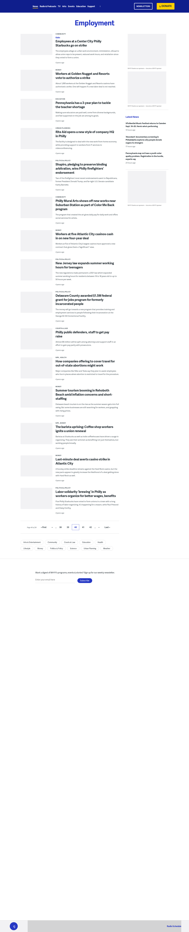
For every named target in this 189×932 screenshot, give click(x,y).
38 (60, 527)
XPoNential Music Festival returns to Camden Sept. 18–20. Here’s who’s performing (146, 125)
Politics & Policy (63, 160)
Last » (107, 527)
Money (58, 70)
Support (91, 6)
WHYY (17, 6)
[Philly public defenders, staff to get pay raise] (36, 340)
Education (81, 6)
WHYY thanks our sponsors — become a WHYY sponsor (144, 68)
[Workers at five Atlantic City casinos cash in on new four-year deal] (36, 242)
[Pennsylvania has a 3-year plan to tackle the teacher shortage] (36, 113)
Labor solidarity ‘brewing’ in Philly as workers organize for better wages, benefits (86, 494)
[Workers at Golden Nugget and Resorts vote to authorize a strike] (36, 82)
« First (44, 527)
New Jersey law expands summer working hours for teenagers (85, 265)
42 (90, 527)
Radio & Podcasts (48, 6)
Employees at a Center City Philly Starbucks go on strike (78, 43)
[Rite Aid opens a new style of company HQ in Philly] (36, 140)
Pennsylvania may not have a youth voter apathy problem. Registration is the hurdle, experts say (145, 156)
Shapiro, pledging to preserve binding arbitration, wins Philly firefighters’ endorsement (81, 168)
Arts (64, 6)
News (35, 6)
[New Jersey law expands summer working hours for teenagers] (36, 271)
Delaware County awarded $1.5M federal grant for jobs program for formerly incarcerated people (84, 299)
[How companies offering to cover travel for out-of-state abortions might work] (36, 369)
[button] (14, 926)
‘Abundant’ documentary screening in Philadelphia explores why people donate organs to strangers (144, 139)
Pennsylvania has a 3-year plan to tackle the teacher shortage (83, 105)
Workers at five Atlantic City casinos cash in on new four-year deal (84, 236)
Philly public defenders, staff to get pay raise (82, 334)
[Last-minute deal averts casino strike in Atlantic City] (36, 467)
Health (63, 357)
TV (59, 6)
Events (71, 6)
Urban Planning (63, 128)
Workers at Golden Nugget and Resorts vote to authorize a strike (83, 75)
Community (61, 34)
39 (68, 527)
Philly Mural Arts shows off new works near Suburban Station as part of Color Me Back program (86, 205)
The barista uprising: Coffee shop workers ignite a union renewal (84, 429)
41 (83, 527)
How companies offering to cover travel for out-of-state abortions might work (85, 363)
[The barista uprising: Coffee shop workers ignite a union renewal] (36, 435)
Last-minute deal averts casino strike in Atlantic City (83, 461)
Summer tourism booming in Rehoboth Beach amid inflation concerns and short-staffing (84, 394)
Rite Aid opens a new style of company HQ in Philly (85, 134)
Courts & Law (62, 328)
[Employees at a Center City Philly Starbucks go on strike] (36, 46)
